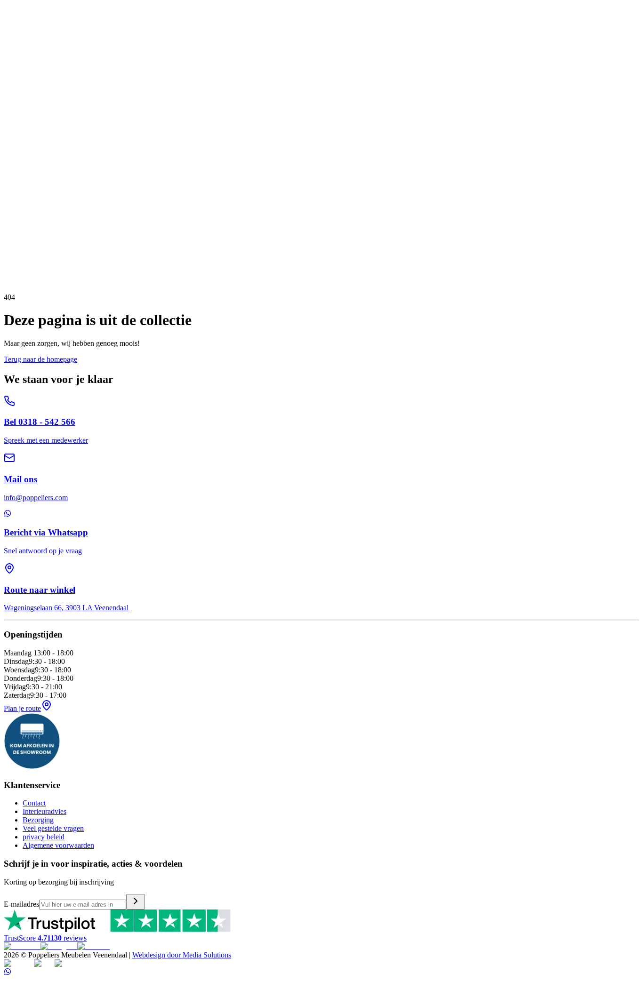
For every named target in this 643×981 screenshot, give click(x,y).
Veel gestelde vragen (53, 828)
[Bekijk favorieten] (11, 5)
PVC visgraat (121, 103)
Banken (15, 44)
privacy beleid (43, 837)
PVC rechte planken (70, 103)
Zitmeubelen (22, 35)
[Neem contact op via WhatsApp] (7, 973)
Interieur (16, 52)
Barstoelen (249, 44)
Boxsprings (22, 120)
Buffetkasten (211, 69)
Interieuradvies (44, 811)
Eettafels (16, 86)
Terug (26, 233)
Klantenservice (26, 128)
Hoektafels (78, 86)
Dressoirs (55, 69)
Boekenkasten (251, 69)
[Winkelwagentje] (21, 5)
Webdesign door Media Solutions (181, 955)
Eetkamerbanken (208, 44)
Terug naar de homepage (40, 359)
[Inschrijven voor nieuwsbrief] (135, 901)
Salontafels (45, 86)
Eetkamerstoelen (158, 44)
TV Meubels (22, 69)
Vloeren (16, 94)
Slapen (14, 111)
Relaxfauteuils (86, 44)
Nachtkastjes (126, 120)
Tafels (13, 77)
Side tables (110, 86)
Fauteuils (120, 44)
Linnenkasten (165, 120)
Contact (34, 803)
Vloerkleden (22, 103)
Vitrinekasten (172, 69)
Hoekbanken (46, 44)
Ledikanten (56, 120)
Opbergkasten (90, 69)
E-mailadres (21, 904)
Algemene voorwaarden (58, 845)
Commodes (90, 120)
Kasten (14, 60)
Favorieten (19, 219)
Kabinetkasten (132, 69)
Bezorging (38, 820)
